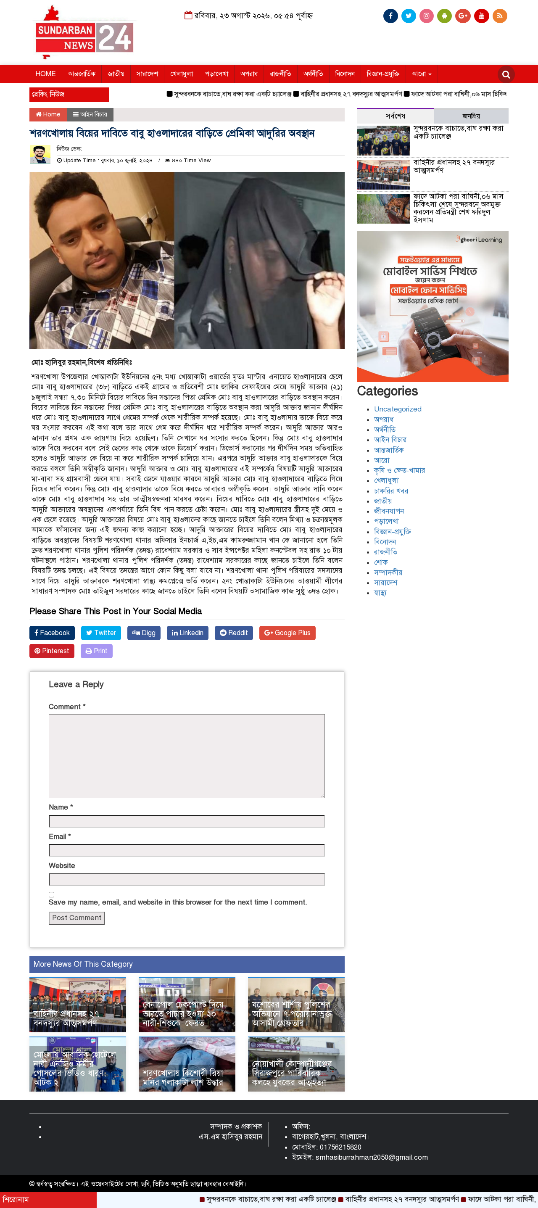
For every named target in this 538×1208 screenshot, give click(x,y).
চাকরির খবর (391, 491)
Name (61, 807)
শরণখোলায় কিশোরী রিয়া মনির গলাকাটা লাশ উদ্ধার (183, 1078)
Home (51, 114)
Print (100, 651)
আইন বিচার (93, 114)
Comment (67, 706)
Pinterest (54, 651)
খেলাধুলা (181, 74)
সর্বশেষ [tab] (396, 116)
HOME (45, 74)
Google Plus (292, 633)
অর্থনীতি (313, 74)
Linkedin (190, 633)
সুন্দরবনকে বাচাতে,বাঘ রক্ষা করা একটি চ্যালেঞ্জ (202, 94)
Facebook (54, 633)
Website (62, 865)
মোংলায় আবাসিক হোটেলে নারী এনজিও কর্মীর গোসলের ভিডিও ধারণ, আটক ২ (75, 1069)
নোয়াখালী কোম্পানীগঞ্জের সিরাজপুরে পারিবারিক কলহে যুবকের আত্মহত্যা (292, 1073)
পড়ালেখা (216, 74)
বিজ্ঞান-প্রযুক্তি (383, 74)
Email (60, 836)
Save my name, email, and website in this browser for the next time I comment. (178, 902)
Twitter (104, 633)
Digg (148, 633)
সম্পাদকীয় (388, 572)
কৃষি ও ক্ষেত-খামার (399, 470)
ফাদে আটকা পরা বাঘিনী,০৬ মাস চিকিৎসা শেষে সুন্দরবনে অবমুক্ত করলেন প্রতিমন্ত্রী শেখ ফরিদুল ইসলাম (459, 208)
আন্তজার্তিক (81, 74)
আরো (419, 74)
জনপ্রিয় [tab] (471, 116)
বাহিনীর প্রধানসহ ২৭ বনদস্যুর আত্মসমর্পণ (321, 94)
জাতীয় (116, 74)
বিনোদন (345, 74)
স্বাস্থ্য (380, 592)
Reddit (237, 633)
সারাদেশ (147, 74)
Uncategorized (398, 409)
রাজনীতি (280, 74)
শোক (381, 562)
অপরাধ (249, 74)
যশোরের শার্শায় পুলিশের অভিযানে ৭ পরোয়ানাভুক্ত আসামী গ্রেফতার (292, 1014)
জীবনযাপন (389, 511)
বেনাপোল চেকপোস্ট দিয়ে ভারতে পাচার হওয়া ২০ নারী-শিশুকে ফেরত (184, 1014)
